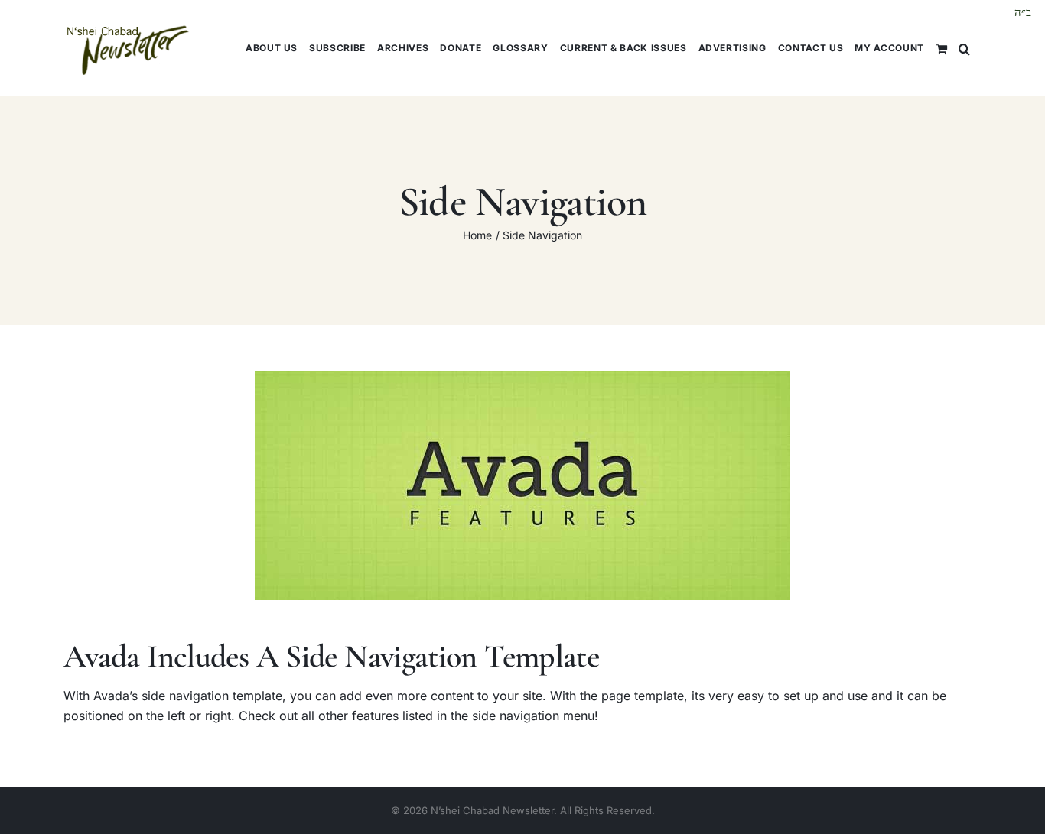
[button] (964, 48)
